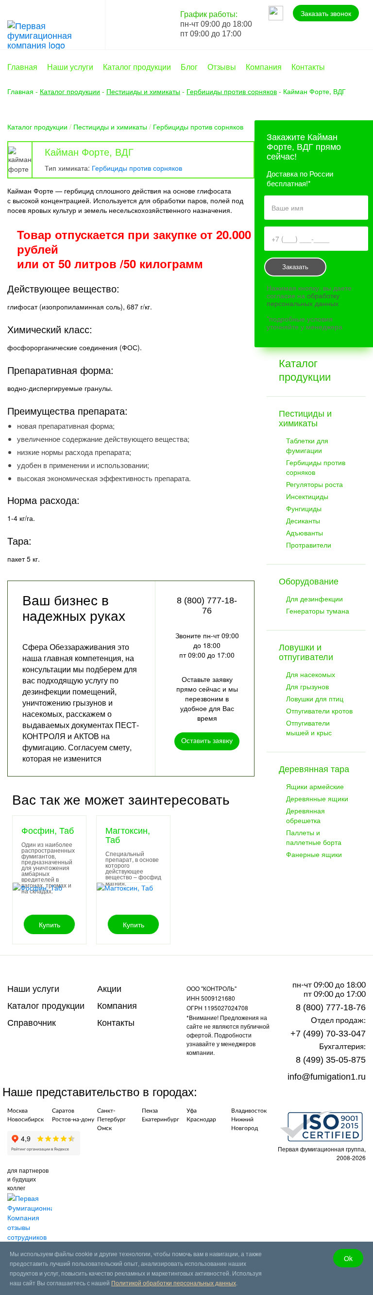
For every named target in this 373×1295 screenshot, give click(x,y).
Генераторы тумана (317, 610)
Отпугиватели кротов (319, 710)
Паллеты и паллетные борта (313, 837)
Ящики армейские (315, 786)
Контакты (116, 1023)
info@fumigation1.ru (327, 1077)
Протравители (308, 545)
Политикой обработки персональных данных (173, 1283)
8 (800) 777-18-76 (331, 1007)
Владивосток (249, 1111)
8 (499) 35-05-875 (331, 1060)
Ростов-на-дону (73, 1119)
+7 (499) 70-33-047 (328, 1033)
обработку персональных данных (303, 299)
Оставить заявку (207, 741)
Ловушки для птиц (314, 698)
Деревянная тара (314, 769)
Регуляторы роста (314, 484)
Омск (104, 1128)
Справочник (31, 1023)
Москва (17, 1111)
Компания (117, 1006)
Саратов (63, 1111)
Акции (109, 989)
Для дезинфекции (314, 598)
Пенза (150, 1111)
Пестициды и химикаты (110, 126)
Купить (49, 924)
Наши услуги (33, 989)
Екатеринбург (160, 1119)
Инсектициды (307, 496)
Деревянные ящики (317, 798)
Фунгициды (304, 508)
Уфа (191, 1111)
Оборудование (309, 581)
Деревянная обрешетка (305, 815)
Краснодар (201, 1119)
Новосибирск (25, 1119)
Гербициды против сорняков (198, 126)
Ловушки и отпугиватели (306, 652)
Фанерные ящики (314, 854)
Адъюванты (304, 532)
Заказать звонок (326, 13)
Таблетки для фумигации (307, 445)
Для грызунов (307, 686)
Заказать (295, 267)
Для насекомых (310, 674)
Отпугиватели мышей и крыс (309, 727)
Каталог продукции (37, 126)
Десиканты (303, 520)
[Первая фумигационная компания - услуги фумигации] (56, 33)
